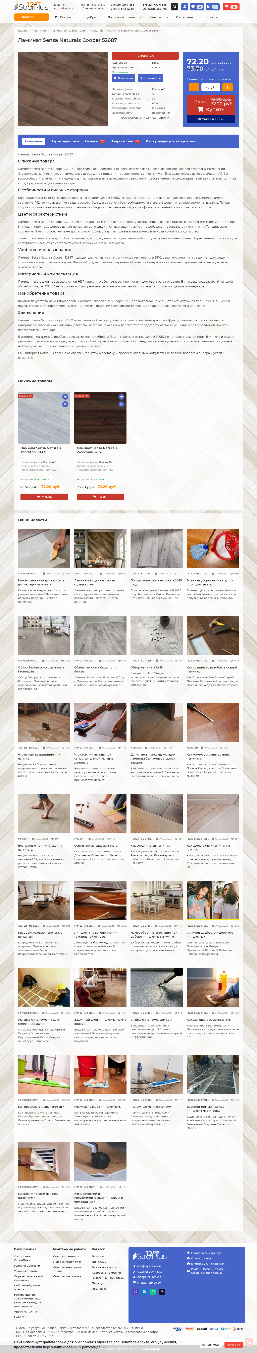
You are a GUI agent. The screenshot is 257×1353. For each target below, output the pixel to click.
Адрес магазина (25, 1311)
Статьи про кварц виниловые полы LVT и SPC (29, 747)
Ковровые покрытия (106, 1272)
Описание (33, 141)
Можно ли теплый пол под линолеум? (38, 1196)
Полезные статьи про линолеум (84, 925)
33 (153, 98)
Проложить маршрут (206, 1253)
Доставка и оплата (121, 17)
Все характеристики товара (145, 118)
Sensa (156, 67)
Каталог (98, 1249)
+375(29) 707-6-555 (149, 1271)
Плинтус (98, 1283)
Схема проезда (202, 1258)
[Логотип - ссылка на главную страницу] (160, 1256)
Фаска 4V (158, 89)
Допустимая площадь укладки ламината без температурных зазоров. (153, 758)
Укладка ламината (66, 1256)
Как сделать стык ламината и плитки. (208, 847)
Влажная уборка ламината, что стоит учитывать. (210, 582)
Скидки (65, 17)
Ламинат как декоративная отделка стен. (94, 582)
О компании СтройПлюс (23, 1258)
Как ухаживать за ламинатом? (209, 1019)
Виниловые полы (104, 1267)
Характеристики (65, 141)
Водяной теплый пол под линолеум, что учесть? (205, 1109)
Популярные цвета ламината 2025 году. (156, 582)
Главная (23, 30)
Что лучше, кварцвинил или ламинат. (39, 756)
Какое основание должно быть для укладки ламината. (41, 582)
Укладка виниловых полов (67, 1269)
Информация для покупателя (171, 141)
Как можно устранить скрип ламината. (208, 756)
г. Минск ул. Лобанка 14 (208, 1263)
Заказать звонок (155, 8)
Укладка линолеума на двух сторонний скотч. (39, 1021)
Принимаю (234, 1344)
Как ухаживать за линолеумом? (97, 1107)
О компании (185, 17)
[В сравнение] (65, 404)
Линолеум (99, 1261)
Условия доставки (27, 1265)
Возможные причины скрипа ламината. (40, 847)
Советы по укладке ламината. (96, 845)
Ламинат (40, 30)
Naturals (97, 30)
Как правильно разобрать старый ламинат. (212, 669)
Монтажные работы (69, 1249)
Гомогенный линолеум (108, 1277)
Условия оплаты (25, 1271)
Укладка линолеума (67, 1261)
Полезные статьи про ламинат (29, 573)
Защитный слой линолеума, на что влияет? (100, 1021)
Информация (25, 1249)
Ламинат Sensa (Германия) (69, 30)
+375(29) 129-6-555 (149, 1266)
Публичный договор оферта (28, 1287)
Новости (211, 17)
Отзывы (94, 141)
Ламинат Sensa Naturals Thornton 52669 (40, 450)
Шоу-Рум (89, 17)
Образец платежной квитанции (28, 1278)
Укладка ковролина (67, 1276)
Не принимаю (210, 1344)
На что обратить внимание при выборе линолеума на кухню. (154, 934)
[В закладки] (65, 397)
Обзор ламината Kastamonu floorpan (95, 669)
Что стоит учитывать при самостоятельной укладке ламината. (93, 758)
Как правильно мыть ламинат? (41, 1107)
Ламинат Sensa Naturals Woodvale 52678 (97, 450)
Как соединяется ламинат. (150, 845)
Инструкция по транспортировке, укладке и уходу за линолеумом (27, 1300)
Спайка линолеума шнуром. (151, 1019)
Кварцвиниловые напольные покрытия (40, 934)
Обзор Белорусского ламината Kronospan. (41, 669)
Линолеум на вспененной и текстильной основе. (95, 934)
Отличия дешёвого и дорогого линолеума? (210, 934)
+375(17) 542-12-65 (149, 1277)
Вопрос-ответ (124, 141)
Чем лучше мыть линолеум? (152, 1107)
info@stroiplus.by (149, 1282)
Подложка (99, 1288)
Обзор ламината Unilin (148, 667)
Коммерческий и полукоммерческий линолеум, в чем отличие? (98, 1198)
